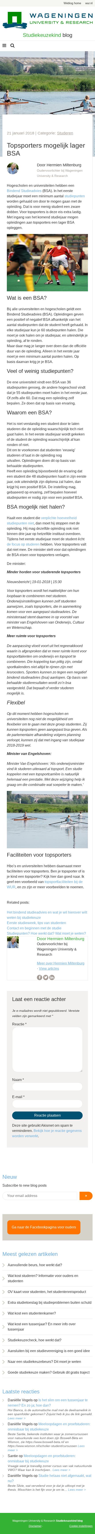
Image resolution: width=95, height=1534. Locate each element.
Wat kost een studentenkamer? (32, 1313)
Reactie (19, 1024)
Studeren (65, 133)
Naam (18, 1080)
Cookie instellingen (81, 1526)
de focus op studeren (23, 544)
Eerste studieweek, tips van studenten (36, 923)
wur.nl (89, 3)
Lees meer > (16, 1418)
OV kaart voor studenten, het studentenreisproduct (47, 1292)
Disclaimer (35, 1526)
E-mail (18, 1097)
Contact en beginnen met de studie (34, 928)
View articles (49, 968)
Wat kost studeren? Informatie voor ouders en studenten (43, 1278)
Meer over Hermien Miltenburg (60, 963)
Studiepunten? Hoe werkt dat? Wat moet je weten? (46, 933)
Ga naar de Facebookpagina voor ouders (44, 1227)
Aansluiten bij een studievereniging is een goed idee (49, 1351)
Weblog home (72, 3)
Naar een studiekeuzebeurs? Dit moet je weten (44, 1362)
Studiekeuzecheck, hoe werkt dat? (34, 1340)
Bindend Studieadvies (24, 191)
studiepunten (75, 196)
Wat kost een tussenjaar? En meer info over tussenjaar (42, 1326)
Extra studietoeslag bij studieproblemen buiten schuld (49, 1302)
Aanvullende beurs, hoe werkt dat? (35, 1265)
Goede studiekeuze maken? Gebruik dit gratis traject (48, 1372)
